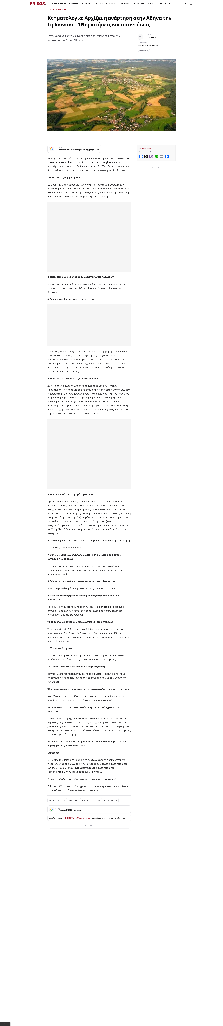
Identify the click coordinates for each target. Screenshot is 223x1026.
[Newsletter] (191, 4)
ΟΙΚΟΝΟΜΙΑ (87, 4)
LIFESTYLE (139, 4)
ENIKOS (38, 3)
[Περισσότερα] (177, 3)
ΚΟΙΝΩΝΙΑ (111, 4)
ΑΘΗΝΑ (51, 800)
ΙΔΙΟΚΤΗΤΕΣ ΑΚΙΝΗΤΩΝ (91, 800)
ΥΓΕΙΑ (159, 4)
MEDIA (150, 4)
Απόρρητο (5, 1024)
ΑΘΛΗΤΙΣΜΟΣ (124, 4)
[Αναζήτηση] (186, 4)
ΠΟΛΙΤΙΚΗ (74, 4)
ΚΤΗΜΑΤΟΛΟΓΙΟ (110, 800)
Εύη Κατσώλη (150, 37)
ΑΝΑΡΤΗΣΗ (73, 800)
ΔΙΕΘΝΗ (99, 4)
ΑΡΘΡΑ (168, 4)
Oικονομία (61, 10)
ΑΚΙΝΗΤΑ (61, 800)
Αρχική (50, 10)
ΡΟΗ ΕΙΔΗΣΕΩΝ (59, 4)
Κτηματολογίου (101, 162)
